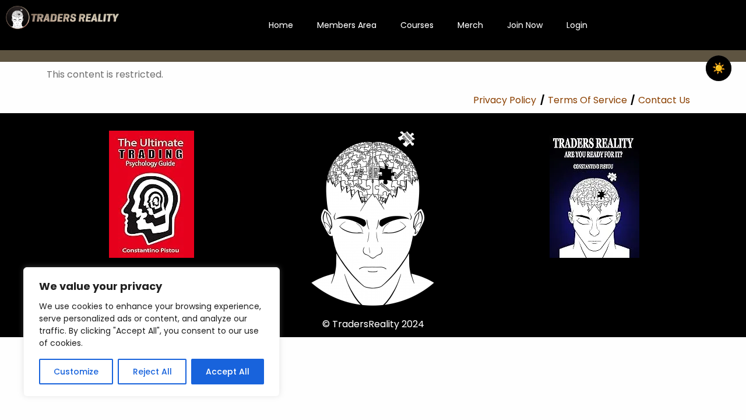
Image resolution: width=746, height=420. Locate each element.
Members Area (346, 25)
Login (576, 25)
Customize (76, 371)
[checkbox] (718, 68)
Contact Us (664, 100)
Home (281, 25)
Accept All (227, 371)
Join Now (525, 25)
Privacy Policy (504, 100)
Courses (417, 25)
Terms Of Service (587, 100)
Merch (470, 25)
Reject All (152, 371)
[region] (151, 332)
